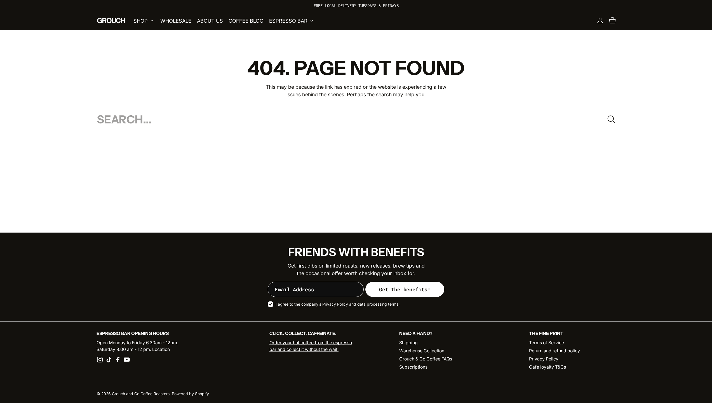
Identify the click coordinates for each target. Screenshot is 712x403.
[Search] (611, 119)
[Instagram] (100, 359)
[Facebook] (117, 359)
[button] (612, 20)
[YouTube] (126, 359)
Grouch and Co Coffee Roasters (141, 394)
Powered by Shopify (190, 394)
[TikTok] (108, 359)
